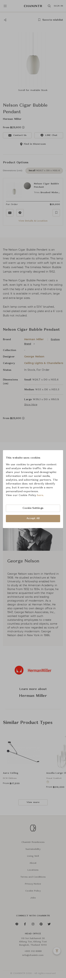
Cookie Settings (33, 508)
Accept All (33, 518)
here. (40, 495)
